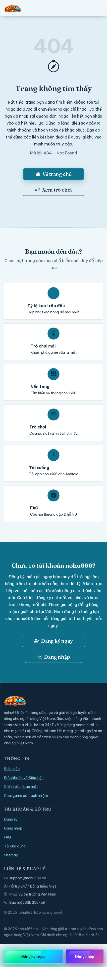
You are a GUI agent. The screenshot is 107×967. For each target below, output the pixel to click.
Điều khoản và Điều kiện (24, 777)
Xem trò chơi (57, 190)
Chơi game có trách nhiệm (26, 795)
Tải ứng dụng (15, 846)
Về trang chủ (57, 174)
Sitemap (11, 855)
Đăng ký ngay (57, 641)
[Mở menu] (96, 8)
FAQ (7, 837)
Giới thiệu (12, 768)
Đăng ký (11, 819)
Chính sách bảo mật (21, 786)
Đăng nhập (57, 657)
